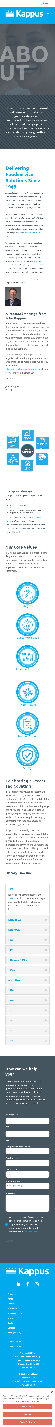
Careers (11, 1327)
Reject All (27, 1414)
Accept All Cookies (27, 1422)
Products (11, 1293)
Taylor (11, 898)
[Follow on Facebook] (27, 1284)
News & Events (14, 1313)
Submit (9, 1240)
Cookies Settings (27, 1406)
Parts (10, 1298)
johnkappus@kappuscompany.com (23, 369)
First (7, 1126)
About (10, 1318)
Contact (11, 1322)
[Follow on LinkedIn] (18, 1284)
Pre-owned (12, 1308)
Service (11, 1303)
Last (7, 1140)
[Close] (52, 1392)
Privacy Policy (30, 1231)
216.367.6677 (28, 1367)
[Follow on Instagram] (37, 1284)
